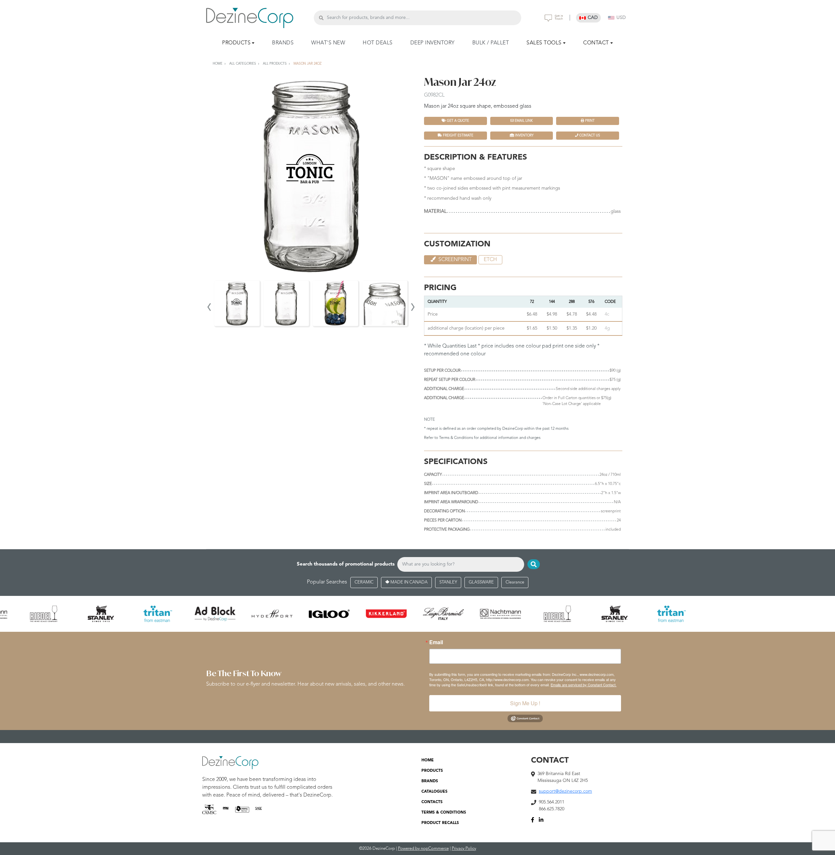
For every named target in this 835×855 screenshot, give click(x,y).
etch (490, 259)
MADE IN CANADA (408, 582)
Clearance (515, 582)
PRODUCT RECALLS (440, 823)
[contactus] (554, 18)
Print (589, 120)
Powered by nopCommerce (423, 849)
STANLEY (448, 582)
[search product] (321, 17)
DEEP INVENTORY (432, 43)
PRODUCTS (432, 771)
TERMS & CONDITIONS (443, 813)
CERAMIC (364, 582)
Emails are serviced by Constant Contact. (583, 684)
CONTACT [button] (596, 43)
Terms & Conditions (456, 438)
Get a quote (457, 120)
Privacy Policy (464, 849)
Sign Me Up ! (525, 703)
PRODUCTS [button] (236, 43)
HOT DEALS (378, 43)
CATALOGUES (434, 792)
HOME (427, 760)
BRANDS (283, 43)
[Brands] (417, 614)
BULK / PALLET (490, 43)
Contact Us (589, 135)
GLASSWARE (481, 582)
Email (436, 642)
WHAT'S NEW (328, 43)
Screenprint (454, 259)
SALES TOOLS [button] (544, 43)
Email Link (523, 120)
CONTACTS (432, 802)
